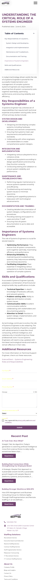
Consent (4, 418)
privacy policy (22, 420)
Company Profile (9, 567)
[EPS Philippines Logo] (16, 516)
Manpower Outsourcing (11, 553)
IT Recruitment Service (11, 556)
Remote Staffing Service (11, 544)
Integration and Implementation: (17, 47)
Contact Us (7, 573)
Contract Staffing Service (12, 547)
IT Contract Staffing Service (13, 559)
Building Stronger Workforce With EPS (18, 489)
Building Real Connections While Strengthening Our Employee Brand (17, 465)
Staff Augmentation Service (12, 550)
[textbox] (19, 413)
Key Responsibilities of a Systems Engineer (19, 39)
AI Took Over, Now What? (12, 441)
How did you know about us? (10, 410)
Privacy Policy (8, 576)
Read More (8, 456)
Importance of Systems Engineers (16, 61)
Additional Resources (12, 70)
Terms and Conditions (11, 579)
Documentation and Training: (16, 56)
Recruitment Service (10, 538)
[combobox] (19, 413)
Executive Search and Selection (14, 541)
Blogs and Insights (10, 570)
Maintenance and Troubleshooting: (18, 52)
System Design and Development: (18, 43)
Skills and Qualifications (13, 65)
